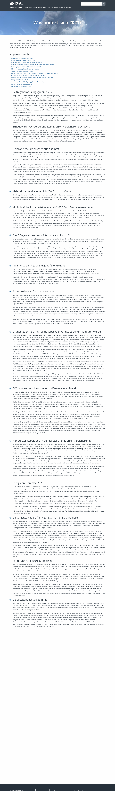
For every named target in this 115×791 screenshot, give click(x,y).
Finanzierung (47, 7)
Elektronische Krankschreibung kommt (23, 60)
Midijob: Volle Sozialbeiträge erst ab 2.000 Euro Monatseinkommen (32, 65)
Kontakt (68, 7)
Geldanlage (37, 7)
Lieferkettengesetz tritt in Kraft (21, 86)
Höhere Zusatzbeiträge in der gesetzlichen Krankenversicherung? (32, 78)
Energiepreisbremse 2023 (19, 80)
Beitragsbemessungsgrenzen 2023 (22, 58)
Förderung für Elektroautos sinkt (21, 84)
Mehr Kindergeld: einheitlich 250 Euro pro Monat (26, 62)
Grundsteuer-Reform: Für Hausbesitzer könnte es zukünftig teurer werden (34, 73)
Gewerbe (28, 7)
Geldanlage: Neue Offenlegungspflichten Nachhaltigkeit (28, 82)
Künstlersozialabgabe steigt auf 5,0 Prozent (25, 69)
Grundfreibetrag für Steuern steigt (22, 71)
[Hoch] (11, 92)
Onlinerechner (59, 7)
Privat (20, 7)
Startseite (13, 7)
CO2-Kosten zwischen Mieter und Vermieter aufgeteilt (28, 75)
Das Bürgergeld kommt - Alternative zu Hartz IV (26, 67)
